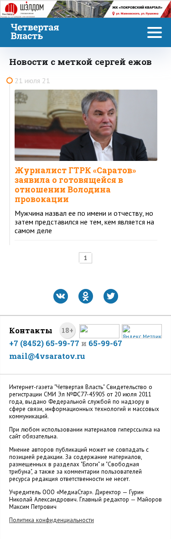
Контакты (30, 330)
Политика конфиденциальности (51, 520)
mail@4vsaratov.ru (47, 356)
